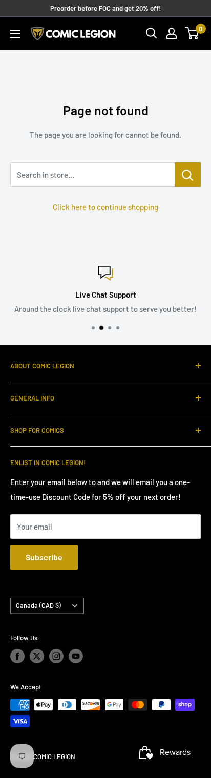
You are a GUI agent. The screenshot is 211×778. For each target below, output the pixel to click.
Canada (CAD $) (38, 605)
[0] (192, 33)
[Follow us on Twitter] (37, 656)
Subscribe (44, 557)
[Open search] (151, 33)
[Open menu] (15, 34)
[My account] (171, 33)
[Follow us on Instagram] (56, 656)
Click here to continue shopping (105, 207)
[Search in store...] (188, 174)
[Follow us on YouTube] (76, 656)
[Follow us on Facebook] (17, 656)
